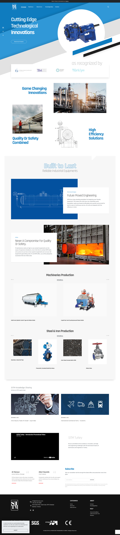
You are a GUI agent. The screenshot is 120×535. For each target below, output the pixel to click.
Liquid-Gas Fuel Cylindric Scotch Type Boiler (22, 320)
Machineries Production (60, 275)
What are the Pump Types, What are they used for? (75, 421)
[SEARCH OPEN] (108, 7)
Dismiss (66, 1)
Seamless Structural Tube (92, 357)
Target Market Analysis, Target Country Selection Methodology (28, 421)
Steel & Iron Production (60, 331)
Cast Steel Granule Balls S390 (18, 360)
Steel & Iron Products (19, 41)
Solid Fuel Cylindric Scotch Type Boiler (70, 320)
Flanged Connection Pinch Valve (69, 368)
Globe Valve (39, 368)
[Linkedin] (33, 510)
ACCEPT (15, 530)
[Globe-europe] (30, 510)
